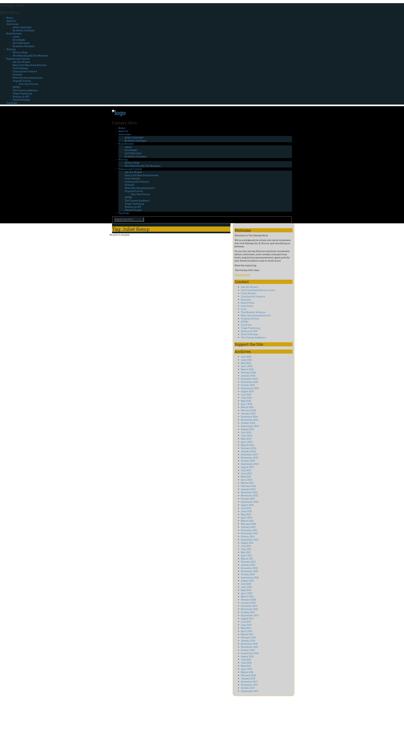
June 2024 (246, 435)
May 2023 (246, 476)
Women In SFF (21, 96)
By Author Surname (24, 30)
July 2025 (246, 394)
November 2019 (249, 609)
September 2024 (250, 426)
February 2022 (248, 523)
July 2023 (246, 470)
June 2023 (246, 473)
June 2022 (246, 511)
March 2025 (247, 407)
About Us (11, 20)
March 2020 (247, 596)
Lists (243, 309)
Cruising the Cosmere (25, 71)
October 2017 (248, 687)
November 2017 (249, 684)
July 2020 (246, 583)
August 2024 (247, 429)
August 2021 (247, 542)
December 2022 (249, 492)
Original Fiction (22, 80)
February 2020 (248, 599)
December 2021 (249, 530)
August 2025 (247, 391)
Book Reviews (14, 33)
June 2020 (246, 586)
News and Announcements (28, 77)
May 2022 (246, 514)
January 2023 (248, 489)
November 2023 (249, 457)
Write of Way (20, 52)
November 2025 (249, 381)
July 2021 (246, 545)
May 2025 (246, 400)
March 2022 (247, 520)
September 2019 (249, 615)
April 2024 (246, 441)
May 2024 (246, 438)
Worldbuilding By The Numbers (30, 55)
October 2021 (248, 536)
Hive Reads (19, 39)
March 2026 (247, 369)
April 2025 (246, 404)
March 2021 (247, 558)
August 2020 (247, 580)
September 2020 (250, 577)
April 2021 (246, 555)
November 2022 (249, 495)
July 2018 (246, 659)
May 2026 (246, 363)
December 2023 (249, 454)
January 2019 (248, 640)
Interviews (12, 24)
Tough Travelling (22, 93)
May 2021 (246, 552)
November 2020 (249, 571)
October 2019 (248, 612)
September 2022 (250, 501)
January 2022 (248, 527)
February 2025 (248, 410)
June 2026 (246, 359)
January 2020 (248, 602)
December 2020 (249, 568)
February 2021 (248, 561)
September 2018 (249, 653)
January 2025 (248, 413)
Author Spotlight (22, 27)
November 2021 (249, 533)
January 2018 (248, 678)
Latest (16, 36)
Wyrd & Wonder (21, 99)
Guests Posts (247, 302)
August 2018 (247, 656)
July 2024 (246, 432)
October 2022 (248, 498)
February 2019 (248, 637)
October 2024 (248, 422)
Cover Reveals (20, 68)
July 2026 (246, 356)
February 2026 (248, 372)
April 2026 (246, 366)
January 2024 (248, 451)
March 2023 (247, 482)
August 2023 (247, 467)
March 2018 (247, 672)
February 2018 (248, 675)
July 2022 (246, 508)
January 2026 (248, 375)
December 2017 (249, 681)
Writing (10, 49)
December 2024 (249, 416)
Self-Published (21, 42)
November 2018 (249, 646)
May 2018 (246, 665)
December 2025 (249, 378)
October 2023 (248, 460)
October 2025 (248, 385)
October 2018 (248, 650)
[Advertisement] (140, 718)
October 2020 (248, 574)
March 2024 (247, 445)
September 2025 (250, 388)
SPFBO (16, 87)
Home (9, 17)
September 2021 (249, 539)
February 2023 (248, 486)
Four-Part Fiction (28, 83)
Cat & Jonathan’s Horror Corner (258, 290)
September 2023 (250, 463)
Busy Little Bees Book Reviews (29, 65)
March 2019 (247, 634)
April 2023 (246, 479)
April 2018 (246, 668)
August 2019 (247, 618)
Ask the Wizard (21, 61)
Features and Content (18, 58)
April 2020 (246, 593)
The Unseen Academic (25, 90)
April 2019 (246, 631)
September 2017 (250, 691)
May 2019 (246, 627)
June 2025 (246, 397)
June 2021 (246, 549)
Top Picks (11, 102)
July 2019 (246, 621)
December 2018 (249, 643)
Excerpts (17, 74)
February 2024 (248, 448)
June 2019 (246, 624)
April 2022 (246, 517)
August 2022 (247, 504)
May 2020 (246, 590)
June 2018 (246, 662)
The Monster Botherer (253, 312)
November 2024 (249, 419)
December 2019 (249, 605)
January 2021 (248, 564)
